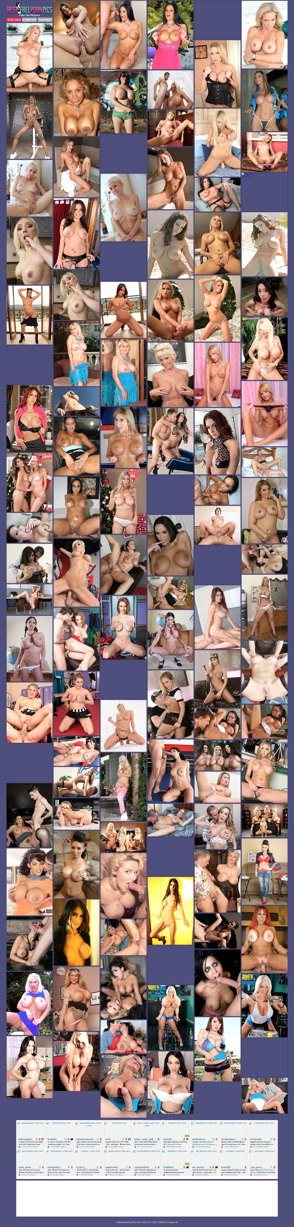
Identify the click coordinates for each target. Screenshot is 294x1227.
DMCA (162, 1222)
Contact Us (172, 1222)
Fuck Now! (45, 19)
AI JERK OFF (29, 19)
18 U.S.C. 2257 (149, 1222)
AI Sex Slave (14, 19)
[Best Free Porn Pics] (29, 7)
